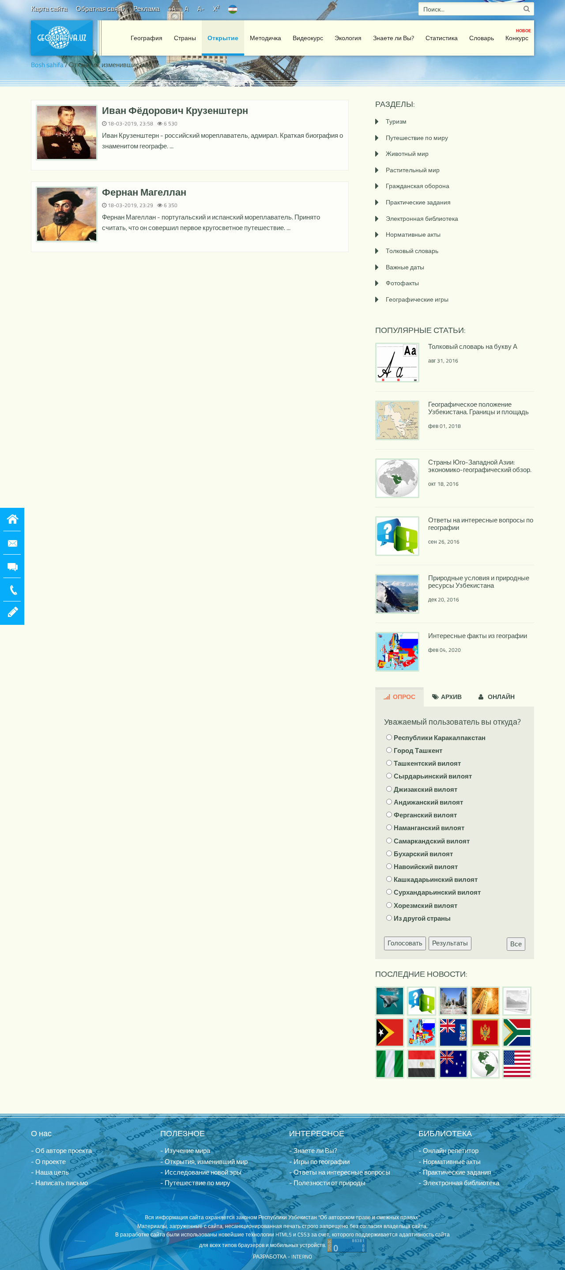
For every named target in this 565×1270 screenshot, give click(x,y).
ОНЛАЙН (500, 696)
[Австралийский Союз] (453, 1063)
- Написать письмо (59, 1183)
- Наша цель (50, 1172)
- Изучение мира (185, 1150)
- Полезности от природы (327, 1183)
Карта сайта (49, 9)
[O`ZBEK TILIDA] (232, 9)
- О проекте (48, 1162)
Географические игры (417, 299)
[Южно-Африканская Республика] (516, 1032)
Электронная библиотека (422, 218)
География (146, 37)
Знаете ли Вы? (393, 37)
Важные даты (405, 267)
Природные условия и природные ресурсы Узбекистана (478, 581)
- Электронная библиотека (458, 1183)
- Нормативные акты (449, 1162)
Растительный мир (413, 169)
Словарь (481, 37)
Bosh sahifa (47, 65)
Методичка (265, 37)
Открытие (222, 37)
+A (172, 9)
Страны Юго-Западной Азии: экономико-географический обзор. (479, 466)
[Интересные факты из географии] (421, 1032)
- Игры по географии (319, 1162)
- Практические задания (454, 1172)
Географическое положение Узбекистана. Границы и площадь (478, 408)
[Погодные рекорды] (485, 1001)
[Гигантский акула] (389, 1001)
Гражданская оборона (417, 185)
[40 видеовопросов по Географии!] (421, 1001)
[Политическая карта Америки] (485, 1063)
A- (200, 9)
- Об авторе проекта (61, 1150)
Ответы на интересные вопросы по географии (480, 524)
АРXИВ (451, 696)
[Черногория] (485, 1032)
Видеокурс (308, 37)
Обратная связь (100, 9)
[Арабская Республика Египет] (421, 1063)
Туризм (396, 121)
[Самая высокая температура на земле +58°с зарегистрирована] (516, 1001)
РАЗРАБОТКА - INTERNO (282, 1256)
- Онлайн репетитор (448, 1150)
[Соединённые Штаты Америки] (516, 1063)
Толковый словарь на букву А (472, 346)
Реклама (146, 9)
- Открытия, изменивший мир (204, 1162)
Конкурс (518, 35)
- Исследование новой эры (200, 1172)
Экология (348, 37)
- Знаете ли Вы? (313, 1150)
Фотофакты (402, 282)
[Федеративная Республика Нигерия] (389, 1063)
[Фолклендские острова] (453, 1032)
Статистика (442, 37)
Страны (185, 37)
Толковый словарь (412, 250)
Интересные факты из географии (477, 636)
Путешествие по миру (417, 137)
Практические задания (418, 202)
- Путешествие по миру (195, 1183)
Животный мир (407, 153)
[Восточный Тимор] (389, 1032)
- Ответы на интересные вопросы (339, 1172)
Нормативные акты (413, 234)
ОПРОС (403, 696)
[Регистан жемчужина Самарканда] (453, 1001)
